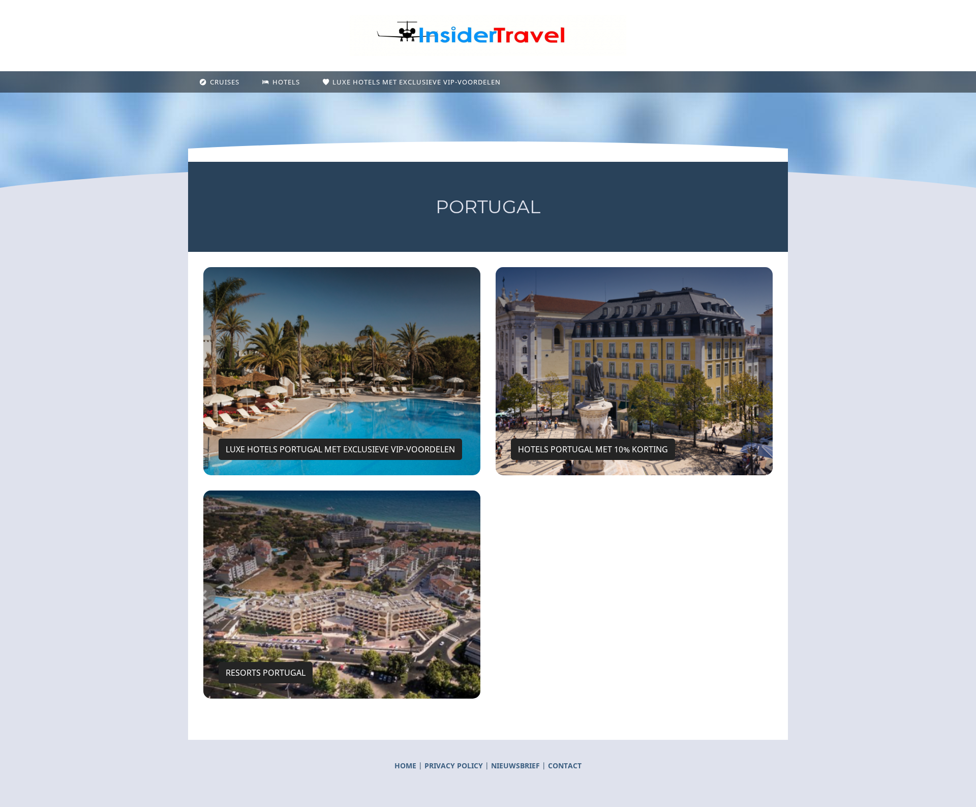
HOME (405, 765)
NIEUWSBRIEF (515, 765)
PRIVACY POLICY (454, 765)
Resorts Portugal (266, 672)
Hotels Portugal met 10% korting (593, 449)
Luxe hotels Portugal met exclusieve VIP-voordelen (340, 449)
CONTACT (565, 765)
